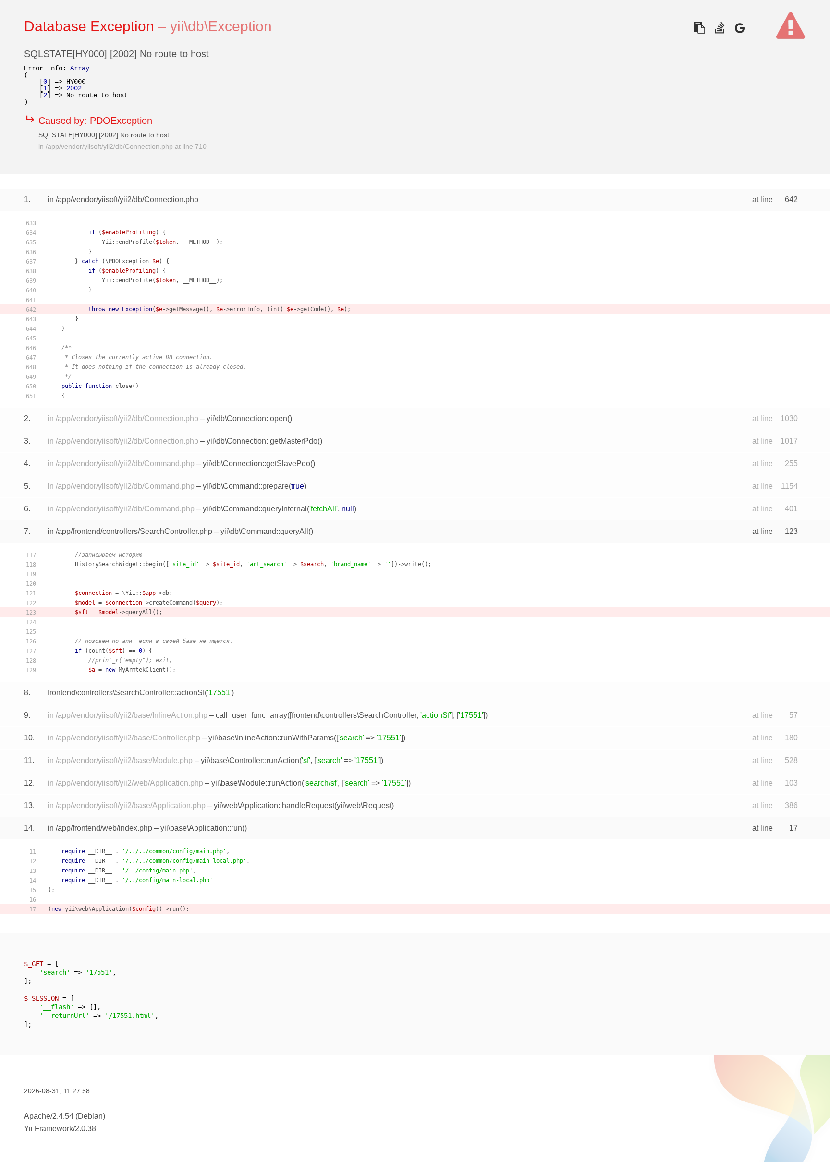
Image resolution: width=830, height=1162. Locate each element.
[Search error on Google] (739, 27)
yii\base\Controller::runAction (250, 760)
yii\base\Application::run (201, 828)
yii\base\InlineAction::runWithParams (271, 738)
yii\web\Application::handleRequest (274, 805)
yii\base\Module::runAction (256, 783)
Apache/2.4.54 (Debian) (64, 1116)
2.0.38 (85, 1129)
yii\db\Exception (221, 26)
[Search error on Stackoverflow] (719, 27)
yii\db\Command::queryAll (264, 531)
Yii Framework (48, 1129)
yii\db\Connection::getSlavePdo (256, 464)
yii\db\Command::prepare (246, 486)
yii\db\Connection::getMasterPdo (262, 441)
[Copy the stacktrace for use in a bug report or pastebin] (699, 27)
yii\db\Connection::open (247, 418)
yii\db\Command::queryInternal (255, 509)
